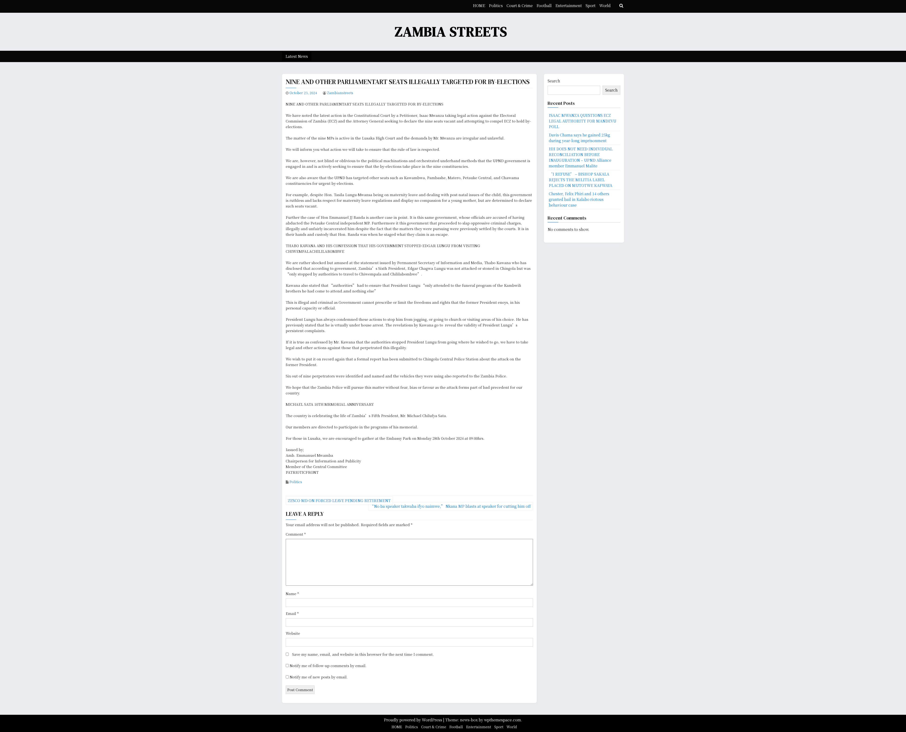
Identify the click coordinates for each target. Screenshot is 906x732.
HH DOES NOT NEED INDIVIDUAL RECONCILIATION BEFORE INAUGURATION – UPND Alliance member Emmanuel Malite (580, 157)
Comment (296, 534)
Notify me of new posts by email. (319, 676)
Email (292, 613)
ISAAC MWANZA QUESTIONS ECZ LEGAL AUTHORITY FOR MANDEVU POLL (582, 121)
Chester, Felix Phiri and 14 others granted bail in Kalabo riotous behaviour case (579, 199)
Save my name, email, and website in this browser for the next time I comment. (363, 654)
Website (293, 633)
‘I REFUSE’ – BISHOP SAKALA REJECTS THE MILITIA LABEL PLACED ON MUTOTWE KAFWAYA (580, 179)
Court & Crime (520, 5)
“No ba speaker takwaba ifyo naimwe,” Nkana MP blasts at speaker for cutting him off (450, 506)
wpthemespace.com (502, 720)
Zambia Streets (451, 31)
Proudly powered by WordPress (413, 720)
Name (292, 593)
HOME (479, 5)
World (605, 5)
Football (544, 5)
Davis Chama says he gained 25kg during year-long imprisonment (579, 137)
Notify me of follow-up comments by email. (328, 665)
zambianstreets (340, 92)
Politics (496, 5)
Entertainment (568, 5)
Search (554, 81)
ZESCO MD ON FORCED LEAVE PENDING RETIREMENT (339, 500)
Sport (591, 5)
